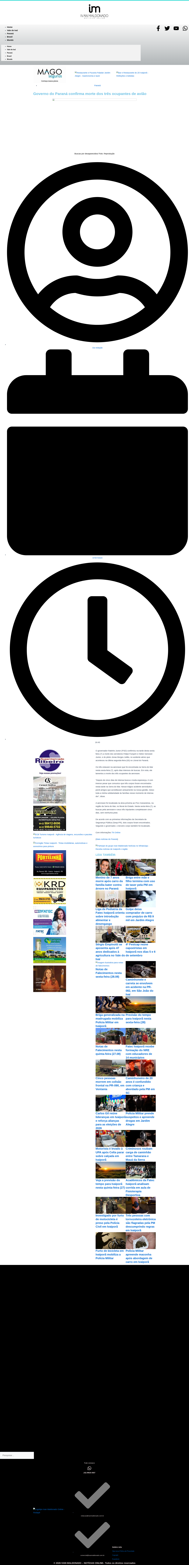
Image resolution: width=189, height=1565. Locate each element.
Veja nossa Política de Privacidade (123, 1551)
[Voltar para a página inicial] (94, 11)
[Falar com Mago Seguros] (49, 74)
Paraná (10, 33)
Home (9, 27)
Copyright (115, 1555)
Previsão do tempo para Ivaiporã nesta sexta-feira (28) (138, 1018)
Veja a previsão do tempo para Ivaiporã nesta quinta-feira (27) (110, 1184)
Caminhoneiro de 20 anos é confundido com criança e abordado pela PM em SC (140, 1085)
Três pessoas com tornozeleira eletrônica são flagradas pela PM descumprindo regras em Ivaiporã (141, 1223)
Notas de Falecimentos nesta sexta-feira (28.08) (109, 973)
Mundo (10, 40)
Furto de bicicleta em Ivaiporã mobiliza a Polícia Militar (110, 1254)
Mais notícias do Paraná (106, 839)
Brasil (9, 37)
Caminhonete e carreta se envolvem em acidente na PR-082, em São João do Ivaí (139, 987)
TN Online (115, 832)
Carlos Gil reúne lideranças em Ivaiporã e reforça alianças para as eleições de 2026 (111, 1121)
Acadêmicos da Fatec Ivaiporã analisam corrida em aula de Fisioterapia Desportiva (140, 1188)
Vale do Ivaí (12, 30)
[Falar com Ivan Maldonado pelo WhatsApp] (89, 1468)
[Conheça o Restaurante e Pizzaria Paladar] (94, 74)
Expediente (115, 1559)
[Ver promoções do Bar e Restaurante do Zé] (136, 74)
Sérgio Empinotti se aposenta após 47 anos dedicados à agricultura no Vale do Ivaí (110, 952)
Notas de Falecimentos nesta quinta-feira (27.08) (109, 1050)
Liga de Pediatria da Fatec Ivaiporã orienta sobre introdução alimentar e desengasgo (110, 916)
